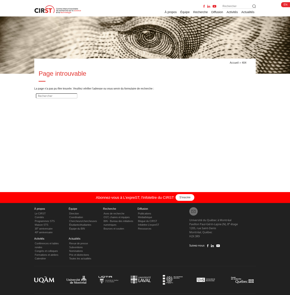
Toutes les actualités (80, 258)
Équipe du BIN (77, 228)
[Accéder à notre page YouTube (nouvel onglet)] (218, 245)
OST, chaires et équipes (117, 217)
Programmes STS (45, 221)
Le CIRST (40, 213)
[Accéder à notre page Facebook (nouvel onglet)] (207, 245)
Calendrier (40, 258)
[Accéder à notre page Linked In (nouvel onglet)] (212, 245)
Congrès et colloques (46, 250)
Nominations (76, 250)
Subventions (76, 247)
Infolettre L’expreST (148, 224)
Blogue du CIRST (147, 221)
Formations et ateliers (46, 254)
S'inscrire (184, 197)
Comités (39, 217)
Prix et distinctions (79, 254)
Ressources (144, 228)
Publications (144, 213)
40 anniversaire (44, 232)
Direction (74, 213)
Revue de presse (78, 243)
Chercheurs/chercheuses (83, 221)
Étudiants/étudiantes (80, 224)
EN (285, 4)
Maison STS (41, 224)
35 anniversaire (44, 228)
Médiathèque (145, 217)
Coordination (76, 217)
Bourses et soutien (114, 228)
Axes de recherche (114, 213)
